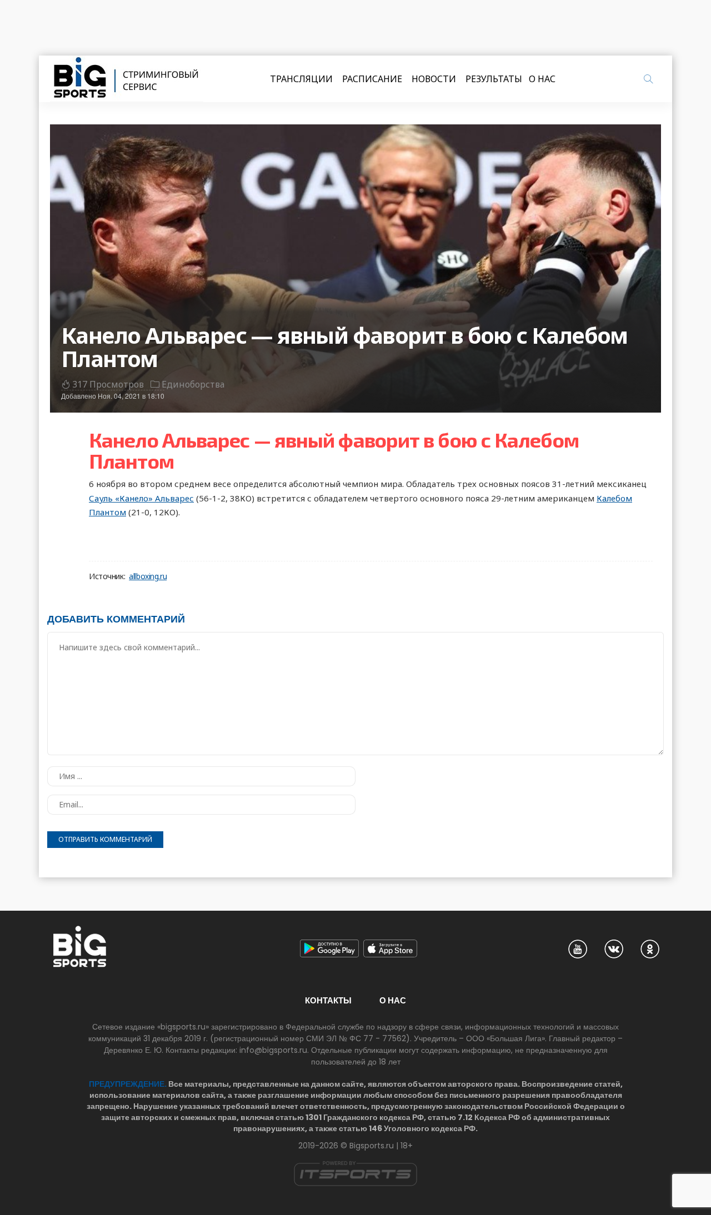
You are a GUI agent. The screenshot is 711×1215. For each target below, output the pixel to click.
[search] (648, 79)
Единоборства (193, 384)
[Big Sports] (126, 79)
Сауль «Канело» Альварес (141, 498)
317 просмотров (108, 384)
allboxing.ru (148, 576)
